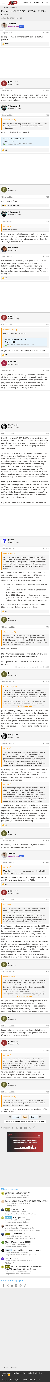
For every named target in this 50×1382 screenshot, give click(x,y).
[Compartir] (43, 32)
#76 (47, 900)
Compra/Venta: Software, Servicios (17, 1274)
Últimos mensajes (9, 1189)
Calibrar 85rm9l (11, 1258)
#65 (47, 221)
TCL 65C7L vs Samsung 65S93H (18, 1242)
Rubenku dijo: (8, 553)
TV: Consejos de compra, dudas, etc (17, 1197)
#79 (47, 1050)
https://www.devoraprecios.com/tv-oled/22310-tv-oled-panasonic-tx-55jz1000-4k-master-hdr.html (24, 655)
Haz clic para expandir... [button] (25, 706)
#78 (47, 1026)
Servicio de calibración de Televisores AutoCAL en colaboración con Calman (23, 1267)
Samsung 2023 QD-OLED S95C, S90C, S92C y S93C (26, 1201)
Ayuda (4, 1375)
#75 (47, 862)
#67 (47, 325)
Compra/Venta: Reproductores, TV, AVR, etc (20, 1214)
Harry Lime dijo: (8, 686)
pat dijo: (6, 226)
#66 (47, 256)
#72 (47, 682)
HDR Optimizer (15, 1217)
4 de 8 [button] (25, 1117)
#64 (47, 197)
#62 (47, 91)
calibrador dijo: (8, 632)
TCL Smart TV (9, 1263)
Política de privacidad (34, 1373)
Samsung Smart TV (12, 1206)
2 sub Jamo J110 (14, 1209)
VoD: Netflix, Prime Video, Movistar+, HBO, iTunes (22, 1230)
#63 (47, 115)
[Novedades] (42, 2)
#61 (47, 33)
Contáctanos (6, 1373)
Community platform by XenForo (21, 1380)
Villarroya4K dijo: (9, 330)
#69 (47, 434)
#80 (47, 1092)
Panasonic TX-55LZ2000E (14, 138)
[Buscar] (47, 2)
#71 (47, 627)
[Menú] (3, 2)
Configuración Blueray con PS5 (18, 1193)
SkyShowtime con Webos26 (16, 1225)
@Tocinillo (5, 844)
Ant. (17, 1117)
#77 (47, 972)
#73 (47, 743)
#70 (47, 549)
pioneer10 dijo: (8, 120)
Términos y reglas (19, 1373)
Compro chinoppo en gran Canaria (23, 1250)
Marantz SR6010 (15, 1233)
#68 (47, 371)
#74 (47, 841)
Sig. (32, 1117)
